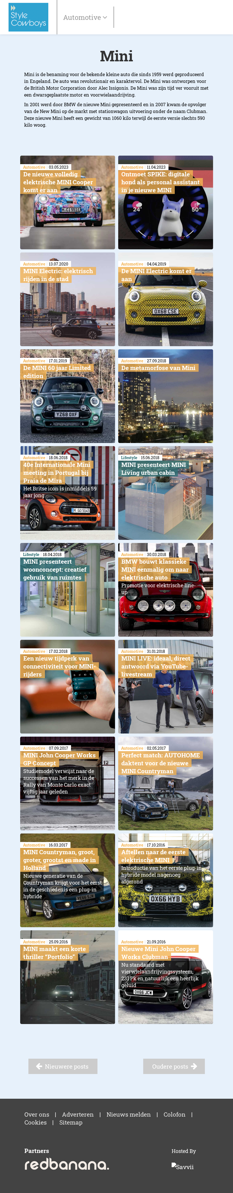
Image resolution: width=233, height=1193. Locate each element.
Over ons (36, 1114)
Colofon (175, 1114)
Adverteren (78, 1114)
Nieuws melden (129, 1114)
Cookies (35, 1122)
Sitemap (70, 1122)
